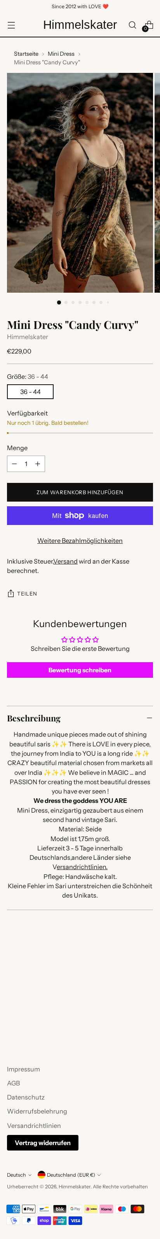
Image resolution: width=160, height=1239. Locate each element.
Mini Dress (61, 53)
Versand (65, 561)
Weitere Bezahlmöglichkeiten (80, 540)
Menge (17, 448)
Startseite (26, 53)
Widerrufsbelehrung (37, 1111)
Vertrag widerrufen (43, 1143)
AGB (13, 1083)
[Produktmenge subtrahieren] (14, 464)
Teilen (27, 593)
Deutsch (16, 1175)
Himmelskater (27, 337)
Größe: (27, 376)
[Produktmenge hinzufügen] (38, 464)
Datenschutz (26, 1097)
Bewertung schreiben (80, 670)
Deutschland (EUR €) (71, 1175)
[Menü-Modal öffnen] (11, 25)
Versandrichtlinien (34, 1125)
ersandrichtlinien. (82, 867)
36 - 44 (30, 392)
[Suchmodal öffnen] (132, 25)
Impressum (23, 1069)
